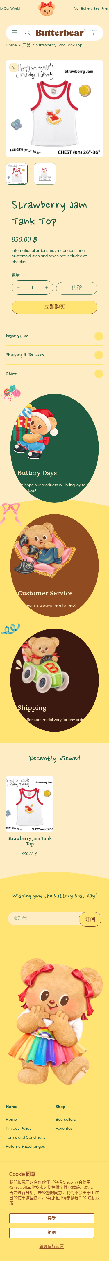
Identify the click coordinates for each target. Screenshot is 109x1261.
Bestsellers (66, 1120)
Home (11, 45)
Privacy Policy (18, 1129)
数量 (16, 275)
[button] (14, 32)
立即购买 (54, 307)
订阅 (90, 919)
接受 (52, 1218)
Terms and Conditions (26, 1138)
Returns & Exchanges (25, 1146)
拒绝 (52, 1233)
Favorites (64, 1129)
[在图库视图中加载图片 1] (17, 174)
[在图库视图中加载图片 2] (45, 174)
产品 (26, 45)
